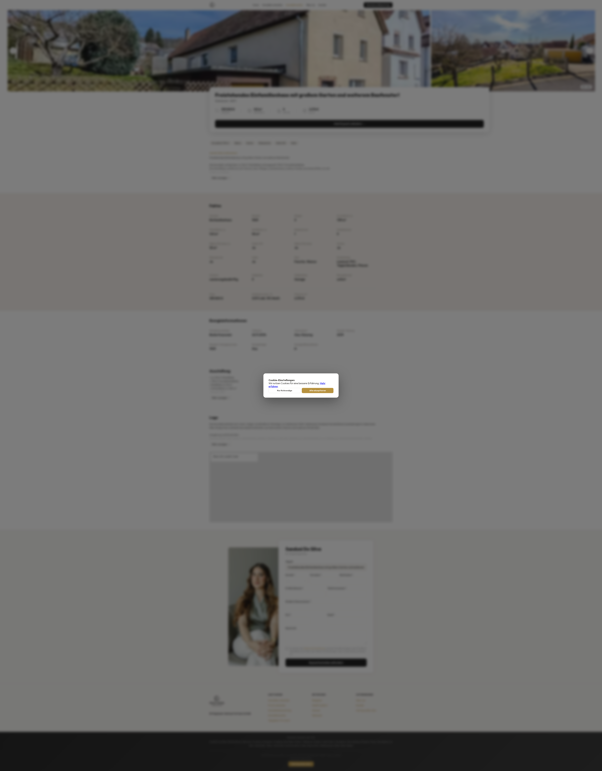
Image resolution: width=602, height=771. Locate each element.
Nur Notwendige (284, 390)
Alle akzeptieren (317, 390)
